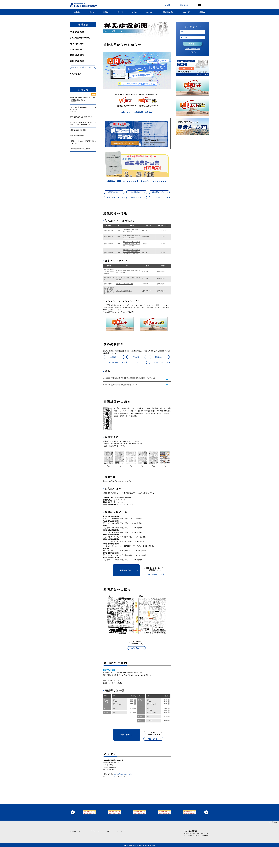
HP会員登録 (192, 52)
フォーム (112, 776)
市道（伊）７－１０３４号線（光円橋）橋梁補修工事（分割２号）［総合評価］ (131, 244)
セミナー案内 (186, 12)
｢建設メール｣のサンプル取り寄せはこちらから (83, 142)
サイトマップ (121, 831)
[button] (73, 812)
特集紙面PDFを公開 (77, 135)
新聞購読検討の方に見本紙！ (80, 149)
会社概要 (167, 5)
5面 (153, 466)
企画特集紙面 (76, 74)
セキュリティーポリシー (77, 831)
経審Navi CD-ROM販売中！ (80, 130)
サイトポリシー (95, 831)
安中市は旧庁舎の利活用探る (124, 284)
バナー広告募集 (272, 822)
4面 (142, 466)
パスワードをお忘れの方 (192, 49)
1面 (108, 466)
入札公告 (91, 12)
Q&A (108, 831)
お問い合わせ (184, 5)
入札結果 (77, 12)
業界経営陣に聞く (168, 12)
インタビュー (150, 12)
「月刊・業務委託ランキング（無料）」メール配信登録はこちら (83, 123)
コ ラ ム (134, 12)
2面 (120, 466)
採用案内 (202, 12)
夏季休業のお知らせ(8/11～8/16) (81, 117)
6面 (165, 466)
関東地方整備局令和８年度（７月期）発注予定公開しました (83, 99)
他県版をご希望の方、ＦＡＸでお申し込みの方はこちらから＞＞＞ (136, 181)
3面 (131, 466)
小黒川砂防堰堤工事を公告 (124, 291)
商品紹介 (105, 12)
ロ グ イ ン (192, 44)
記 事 (120, 12)
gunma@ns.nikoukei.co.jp (123, 774)
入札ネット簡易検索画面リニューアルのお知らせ (83, 108)
